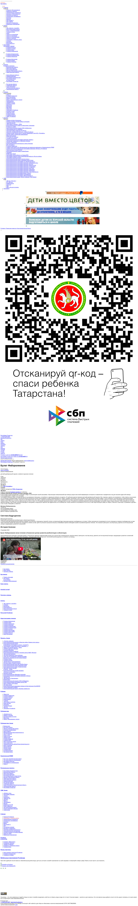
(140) (16, 904)
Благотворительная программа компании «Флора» (17, 675)
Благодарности (10, 43)
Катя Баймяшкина (29, 460)
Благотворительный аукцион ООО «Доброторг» (19, 128)
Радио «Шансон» (8, 806)
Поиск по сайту (7, 833)
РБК (7, 186)
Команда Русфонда (11, 11)
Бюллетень (9, 42)
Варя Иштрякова (10, 97)
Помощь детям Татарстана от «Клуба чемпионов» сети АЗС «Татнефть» (25, 133)
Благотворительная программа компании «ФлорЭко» (20, 170)
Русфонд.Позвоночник (12, 54)
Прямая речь (6, 737)
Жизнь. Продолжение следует (14, 99)
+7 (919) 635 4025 (5, 436)
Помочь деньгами (8, 577)
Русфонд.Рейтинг (8, 696)
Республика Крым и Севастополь (11, 79)
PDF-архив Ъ (9, 20)
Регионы (5, 64)
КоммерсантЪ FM (8, 804)
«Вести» (5, 707)
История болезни (8, 750)
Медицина (9, 106)
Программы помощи (8, 46)
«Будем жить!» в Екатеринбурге (11, 661)
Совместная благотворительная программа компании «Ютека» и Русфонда (26, 148)
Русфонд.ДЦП (7, 740)
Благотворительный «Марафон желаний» (14, 674)
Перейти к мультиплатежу (7, 564)
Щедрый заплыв (7, 673)
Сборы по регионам (11, 35)
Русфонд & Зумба (11, 126)
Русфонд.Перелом (11, 61)
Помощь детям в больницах (13, 120)
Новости (8, 94)
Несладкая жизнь (8, 751)
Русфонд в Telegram (8, 843)
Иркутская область (11, 68)
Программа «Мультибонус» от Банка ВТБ (17, 155)
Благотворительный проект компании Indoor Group (19, 160)
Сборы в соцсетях (11, 38)
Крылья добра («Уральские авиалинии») (17, 134)
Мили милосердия (11, 135)
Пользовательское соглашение (11, 831)
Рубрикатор (3, 561)
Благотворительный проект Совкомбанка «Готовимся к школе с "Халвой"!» (16, 644)
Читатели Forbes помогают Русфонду (16, 130)
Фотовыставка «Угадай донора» (12, 663)
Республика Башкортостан (13, 77)
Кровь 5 (5, 764)
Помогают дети (10, 112)
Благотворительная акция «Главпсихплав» (14, 666)
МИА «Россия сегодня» (12, 187)
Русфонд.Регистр (11, 47)
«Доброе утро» (7, 793)
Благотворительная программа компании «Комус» (19, 139)
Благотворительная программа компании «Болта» (19, 164)
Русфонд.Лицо (10, 50)
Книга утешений (7, 745)
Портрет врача (7, 748)
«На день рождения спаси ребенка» (13, 655)
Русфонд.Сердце (11, 48)
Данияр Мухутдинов (6, 460)
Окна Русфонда (7, 733)
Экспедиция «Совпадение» (10, 678)
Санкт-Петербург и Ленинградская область (13, 87)
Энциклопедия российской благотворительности (16, 744)
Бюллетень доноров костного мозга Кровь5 (14, 657)
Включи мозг (6, 726)
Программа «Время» (9, 794)
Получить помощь (8, 571)
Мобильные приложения (12, 24)
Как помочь (4, 3)
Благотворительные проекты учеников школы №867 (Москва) (19, 652)
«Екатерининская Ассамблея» (14, 129)
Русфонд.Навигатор (11, 96)
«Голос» (5, 795)
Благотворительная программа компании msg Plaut (20, 168)
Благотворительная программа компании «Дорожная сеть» (22, 162)
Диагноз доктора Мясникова (10, 728)
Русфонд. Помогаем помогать (9, 228)
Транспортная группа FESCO (14, 150)
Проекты (5, 117)
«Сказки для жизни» (11, 138)
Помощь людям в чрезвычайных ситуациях (17, 121)
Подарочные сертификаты (13, 16)
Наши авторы (7, 703)
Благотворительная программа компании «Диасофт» (20, 169)
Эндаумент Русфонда (12, 110)
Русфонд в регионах (8, 65)
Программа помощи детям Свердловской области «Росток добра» (24, 156)
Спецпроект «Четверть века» (14, 39)
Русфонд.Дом (7, 749)
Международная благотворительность (13, 732)
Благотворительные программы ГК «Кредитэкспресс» (20, 161)
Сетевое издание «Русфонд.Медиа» (13, 832)
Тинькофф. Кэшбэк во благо (13, 157)
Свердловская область (12, 89)
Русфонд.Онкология (11, 56)
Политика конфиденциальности (11, 829)
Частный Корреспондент (10, 807)
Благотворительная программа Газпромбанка (18, 174)
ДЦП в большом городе (9, 741)
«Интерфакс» (7, 802)
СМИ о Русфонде (11, 116)
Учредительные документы (13, 12)
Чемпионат (6, 797)
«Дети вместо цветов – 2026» (14, 124)
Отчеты (5, 25)
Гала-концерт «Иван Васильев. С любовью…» (15, 646)
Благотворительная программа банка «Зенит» (18, 173)
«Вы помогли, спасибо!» (12, 28)
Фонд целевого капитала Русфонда (12, 852)
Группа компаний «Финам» (10, 808)
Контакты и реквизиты (12, 23)
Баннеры (8, 17)
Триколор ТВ (6, 798)
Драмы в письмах (11, 98)
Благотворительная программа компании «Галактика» (20, 166)
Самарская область (11, 85)
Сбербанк (9, 152)
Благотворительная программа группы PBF (15, 682)
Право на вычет (7, 736)
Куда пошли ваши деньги (13, 29)
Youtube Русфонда (8, 844)
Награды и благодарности (13, 14)
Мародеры (9, 105)
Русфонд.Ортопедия (11, 59)
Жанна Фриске (7, 746)
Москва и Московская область (14, 71)
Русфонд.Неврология (12, 51)
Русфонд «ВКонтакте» (9, 841)
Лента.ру (8, 184)
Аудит (7, 33)
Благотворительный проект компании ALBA (15, 665)
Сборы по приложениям (12, 37)
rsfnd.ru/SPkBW (5, 470)
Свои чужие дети (7, 742)
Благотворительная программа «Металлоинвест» (19, 175)
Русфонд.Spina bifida (9, 631)
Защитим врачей (10, 123)
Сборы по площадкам (12, 34)
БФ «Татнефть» (10, 144)
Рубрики (5, 92)
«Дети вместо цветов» (9, 702)
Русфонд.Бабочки (8, 739)
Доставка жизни (7, 684)
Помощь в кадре (10, 103)
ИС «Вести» (9, 182)
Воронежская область (12, 67)
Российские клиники (8, 827)
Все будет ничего (8, 727)
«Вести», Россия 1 (11, 181)
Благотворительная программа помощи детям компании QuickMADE (21, 686)
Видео (11, 21)
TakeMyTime (6, 677)
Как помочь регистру (8, 761)
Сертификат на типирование (11, 762)
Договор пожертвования (10, 581)
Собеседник (6, 810)
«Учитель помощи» (8, 641)
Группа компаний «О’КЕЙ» (10, 687)
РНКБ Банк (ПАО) (11, 153)
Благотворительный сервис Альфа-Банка (17, 151)
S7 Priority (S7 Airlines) (12, 137)
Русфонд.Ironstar (7, 660)
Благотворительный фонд (24, 228)
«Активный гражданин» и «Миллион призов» (18, 141)
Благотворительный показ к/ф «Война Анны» (15, 664)
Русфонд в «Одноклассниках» (11, 845)
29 (3, 6)
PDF (7, 21)
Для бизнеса (3, 2)
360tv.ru (5, 801)
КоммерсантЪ (10, 183)
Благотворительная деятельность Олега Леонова (19, 143)
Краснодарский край (11, 69)
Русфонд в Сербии (8, 855)
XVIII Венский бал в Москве (10, 648)
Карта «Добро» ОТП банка (10, 683)
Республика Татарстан (12, 81)
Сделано (8, 41)
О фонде (5, 7)
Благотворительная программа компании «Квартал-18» (21, 165)
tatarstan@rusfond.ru (6, 438)
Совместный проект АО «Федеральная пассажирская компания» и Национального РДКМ (30, 147)
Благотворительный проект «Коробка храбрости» (16, 688)
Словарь (5, 700)
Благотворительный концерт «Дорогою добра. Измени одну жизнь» (21, 642)
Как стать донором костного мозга (12, 758)
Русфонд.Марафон (8, 650)
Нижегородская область (12, 72)
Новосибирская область (12, 75)
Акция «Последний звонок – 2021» (12, 647)
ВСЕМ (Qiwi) (6, 679)
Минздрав (9, 107)
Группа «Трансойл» (11, 142)
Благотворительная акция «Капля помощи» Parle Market (21, 177)
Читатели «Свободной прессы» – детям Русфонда (19, 132)
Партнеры (6, 704)
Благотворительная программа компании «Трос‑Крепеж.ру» (22, 171)
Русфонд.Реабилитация (12, 55)
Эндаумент (6, 188)
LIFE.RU (5, 799)
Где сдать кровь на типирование (12, 760)
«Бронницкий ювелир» (9, 654)
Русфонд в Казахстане (9, 853)
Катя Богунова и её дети (9, 716)
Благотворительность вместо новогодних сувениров (20, 125)
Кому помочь (6, 570)
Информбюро (10, 101)
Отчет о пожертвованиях (13, 30)
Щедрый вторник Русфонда (10, 651)
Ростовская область (11, 84)
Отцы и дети (6, 735)
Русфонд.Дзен (7, 847)
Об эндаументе (16, 10)
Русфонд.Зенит (7, 659)
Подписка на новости (12, 15)
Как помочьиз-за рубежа (6, 579)
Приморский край (11, 76)
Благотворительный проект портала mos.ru (17, 159)
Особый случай (10, 111)
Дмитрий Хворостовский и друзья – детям (10, 668)
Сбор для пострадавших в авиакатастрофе (15, 656)
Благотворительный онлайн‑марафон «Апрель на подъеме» (13, 671)
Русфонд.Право (10, 60)
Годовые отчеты (10, 32)
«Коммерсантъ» (10, 102)
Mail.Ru (5, 803)
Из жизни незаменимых (9, 730)
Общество (9, 108)
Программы (6, 44)
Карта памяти (7, 731)
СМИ (4, 178)
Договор (8, 19)
